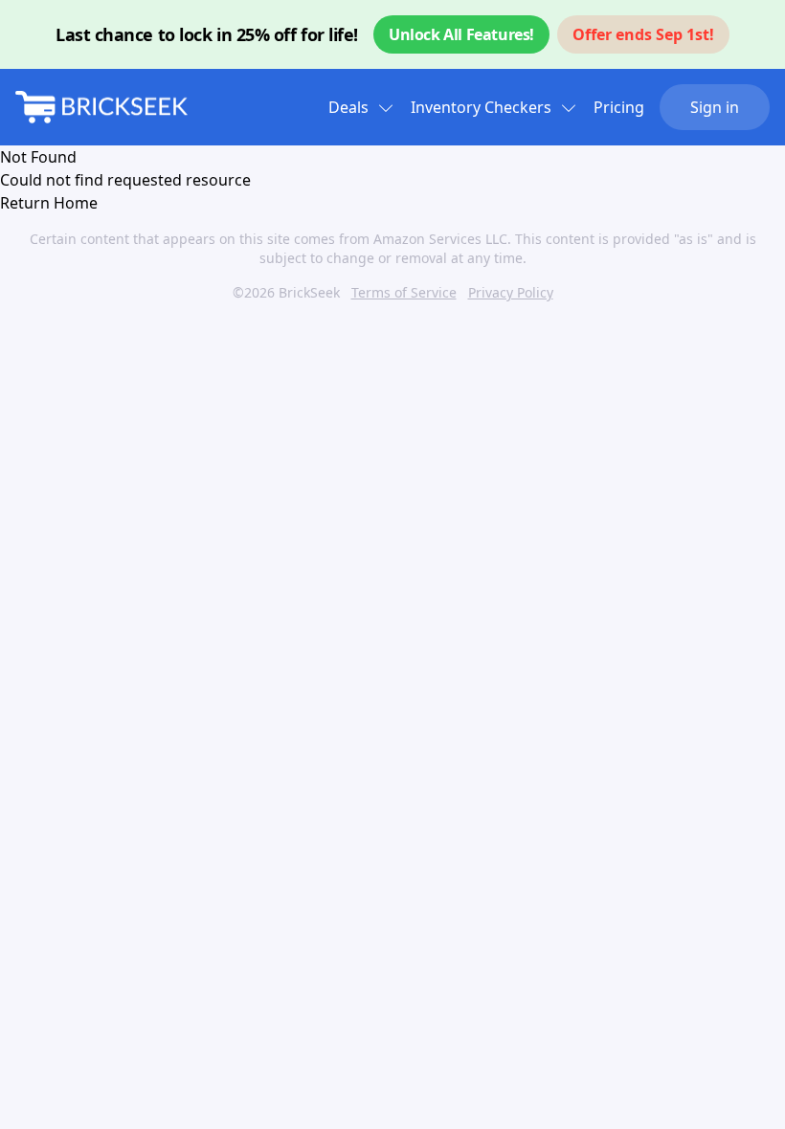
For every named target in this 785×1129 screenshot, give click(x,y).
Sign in (714, 107)
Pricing (619, 107)
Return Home (49, 202)
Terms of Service (404, 292)
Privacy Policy (510, 292)
